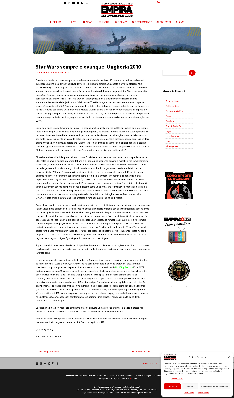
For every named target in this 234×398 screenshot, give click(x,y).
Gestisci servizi (177, 379)
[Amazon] (57, 363)
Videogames (172, 146)
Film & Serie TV (173, 126)
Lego (168, 131)
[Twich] (53, 363)
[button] (228, 357)
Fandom (170, 121)
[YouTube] (45, 363)
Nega (190, 386)
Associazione (172, 101)
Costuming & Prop (175, 111)
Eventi (169, 116)
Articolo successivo (142, 351)
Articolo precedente (47, 351)
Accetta (172, 386)
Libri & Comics (173, 136)
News (169, 141)
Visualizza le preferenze (214, 386)
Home (146, 363)
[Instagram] (41, 363)
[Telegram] (49, 363)
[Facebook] (37, 363)
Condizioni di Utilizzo (159, 363)
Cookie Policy (189, 393)
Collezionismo (173, 106)
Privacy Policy (203, 393)
